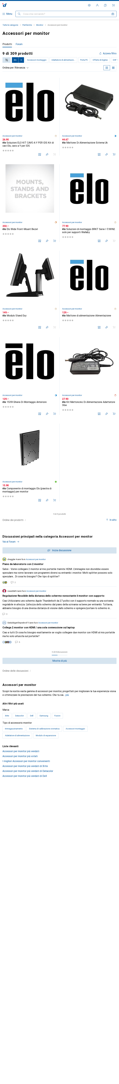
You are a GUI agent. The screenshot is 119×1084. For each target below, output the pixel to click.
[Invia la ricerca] (19, 14)
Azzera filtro (110, 53)
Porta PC (84, 60)
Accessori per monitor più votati (20, 756)
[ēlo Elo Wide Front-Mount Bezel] (30, 203)
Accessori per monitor (12, 136)
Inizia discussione (61, 550)
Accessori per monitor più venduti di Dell (24, 776)
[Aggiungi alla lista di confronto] (39, 154)
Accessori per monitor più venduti (20, 751)
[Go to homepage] (4, 5)
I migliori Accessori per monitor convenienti (26, 761)
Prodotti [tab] (7, 44)
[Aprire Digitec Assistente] (105, 5)
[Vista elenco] (113, 67)
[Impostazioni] (89, 5)
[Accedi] (97, 5)
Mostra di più (59, 660)
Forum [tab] (19, 44)
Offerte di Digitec (100, 60)
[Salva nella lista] (47, 154)
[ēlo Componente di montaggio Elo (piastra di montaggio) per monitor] (30, 462)
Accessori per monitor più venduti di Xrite (25, 766)
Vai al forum (8, 541)
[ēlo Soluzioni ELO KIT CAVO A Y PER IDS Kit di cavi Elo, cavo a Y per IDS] (30, 116)
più (67, 694)
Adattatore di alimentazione (63, 60)
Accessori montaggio (36, 60)
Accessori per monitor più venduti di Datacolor (27, 771)
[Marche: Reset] (21, 60)
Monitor (39, 25)
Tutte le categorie (10, 25)
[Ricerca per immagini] (113, 14)
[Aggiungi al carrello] (114, 154)
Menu (9, 13)
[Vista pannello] (107, 67)
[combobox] (6, 60)
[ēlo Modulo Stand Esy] (30, 289)
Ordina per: (8, 67)
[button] (56, 136)
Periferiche (27, 25)
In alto (113, 519)
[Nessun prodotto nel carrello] (113, 5)
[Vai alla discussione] (59, 570)
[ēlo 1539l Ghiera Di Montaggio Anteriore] (30, 376)
